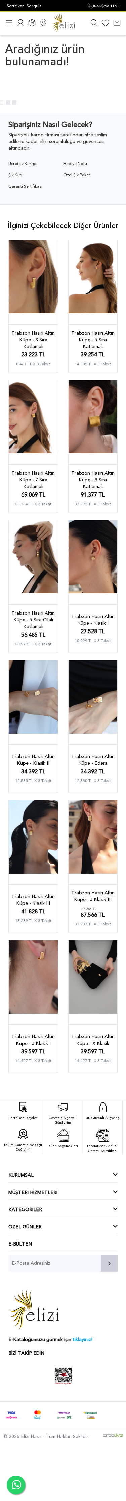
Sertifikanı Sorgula (24, 6)
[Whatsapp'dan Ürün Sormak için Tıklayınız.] (16, 1485)
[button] (2, 102)
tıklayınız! (82, 1339)
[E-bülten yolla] (109, 1263)
